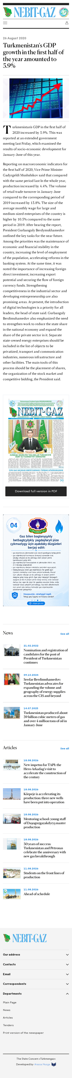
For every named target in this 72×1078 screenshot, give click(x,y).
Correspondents (14, 983)
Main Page (9, 1002)
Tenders (8, 1025)
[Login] (67, 23)
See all (64, 633)
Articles (8, 1017)
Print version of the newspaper (23, 1032)
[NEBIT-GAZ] (25, 938)
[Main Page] (30, 12)
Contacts (9, 964)
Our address (11, 954)
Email (6, 974)
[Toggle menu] (5, 23)
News (6, 1010)
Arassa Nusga (42, 1064)
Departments (12, 993)
